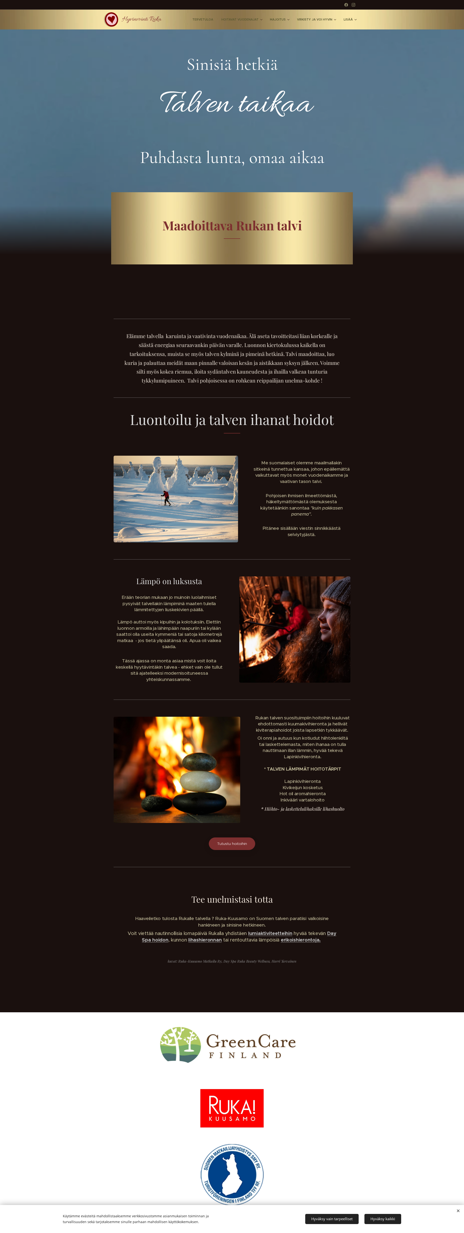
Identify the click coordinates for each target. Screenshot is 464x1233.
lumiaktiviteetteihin (270, 933)
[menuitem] (202, 20)
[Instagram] (353, 5)
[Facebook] (346, 5)
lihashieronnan (205, 940)
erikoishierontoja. (301, 940)
